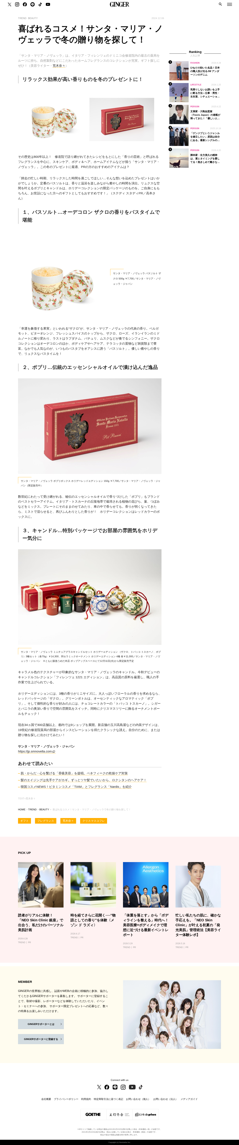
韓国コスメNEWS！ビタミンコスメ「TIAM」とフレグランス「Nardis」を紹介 (76, 786)
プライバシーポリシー (66, 1099)
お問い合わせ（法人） (165, 1099)
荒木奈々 (59, 65)
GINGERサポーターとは (41, 1024)
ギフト (24, 820)
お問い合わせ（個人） (138, 1099)
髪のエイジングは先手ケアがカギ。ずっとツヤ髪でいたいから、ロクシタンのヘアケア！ (84, 780)
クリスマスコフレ (93, 820)
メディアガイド (189, 1099)
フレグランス (45, 820)
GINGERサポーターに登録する (41, 1039)
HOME (21, 809)
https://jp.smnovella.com (35, 751)
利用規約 (86, 1099)
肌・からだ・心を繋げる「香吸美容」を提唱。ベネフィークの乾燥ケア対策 (74, 773)
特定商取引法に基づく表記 (108, 1099)
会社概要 (46, 1099)
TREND (32, 809)
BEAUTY (44, 809)
